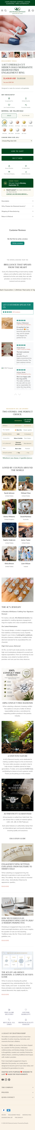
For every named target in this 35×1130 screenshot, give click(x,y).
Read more (5, 886)
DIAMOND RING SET (7, 1117)
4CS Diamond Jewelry (11, 1123)
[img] (7, 312)
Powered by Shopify (23, 1123)
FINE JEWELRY (19, 1117)
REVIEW (4, 1115)
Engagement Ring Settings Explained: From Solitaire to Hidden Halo (17, 866)
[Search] (6, 10)
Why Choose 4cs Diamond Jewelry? (13, 206)
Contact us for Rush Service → (17, 194)
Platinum (25, 115)
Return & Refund (7, 216)
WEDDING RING (26, 1115)
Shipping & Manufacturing (10, 211)
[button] (15, 395)
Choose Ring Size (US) (11, 137)
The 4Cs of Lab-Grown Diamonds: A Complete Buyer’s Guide (17, 975)
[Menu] (2, 10)
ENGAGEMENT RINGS (14, 1115)
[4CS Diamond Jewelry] (17, 10)
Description (5, 201)
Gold (9, 115)
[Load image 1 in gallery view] (17, 33)
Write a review (17, 243)
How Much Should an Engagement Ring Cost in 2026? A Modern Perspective (17, 921)
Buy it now (18, 158)
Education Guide (17, 838)
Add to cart (17, 151)
